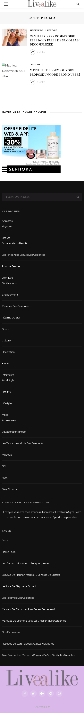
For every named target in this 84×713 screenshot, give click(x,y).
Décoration (8, 352)
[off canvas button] (6, 4)
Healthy (6, 391)
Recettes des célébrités (15, 306)
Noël (4, 477)
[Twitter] (33, 693)
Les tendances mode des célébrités (22, 443)
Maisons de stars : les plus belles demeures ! (28, 609)
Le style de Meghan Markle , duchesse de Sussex (31, 574)
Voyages (7, 226)
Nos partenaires (11, 632)
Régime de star (11, 317)
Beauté (6, 237)
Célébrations (9, 283)
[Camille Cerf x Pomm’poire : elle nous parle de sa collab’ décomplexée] (14, 37)
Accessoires (9, 420)
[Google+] (42, 693)
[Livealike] (42, 678)
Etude (5, 363)
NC (3, 466)
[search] (78, 4)
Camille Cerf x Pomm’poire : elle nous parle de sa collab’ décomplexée (55, 40)
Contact (6, 540)
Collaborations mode (14, 431)
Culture (35, 64)
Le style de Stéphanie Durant (19, 586)
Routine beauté (11, 266)
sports (5, 329)
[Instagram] (59, 693)
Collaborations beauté (14, 243)
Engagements (10, 294)
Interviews (37, 30)
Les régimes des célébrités (18, 597)
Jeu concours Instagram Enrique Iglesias (25, 563)
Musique (7, 454)
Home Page (8, 551)
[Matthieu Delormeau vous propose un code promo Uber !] (14, 71)
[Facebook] (24, 693)
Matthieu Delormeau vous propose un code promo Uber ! (55, 72)
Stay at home (10, 489)
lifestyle (51, 30)
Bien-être (7, 277)
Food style (8, 380)
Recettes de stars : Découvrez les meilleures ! (28, 643)
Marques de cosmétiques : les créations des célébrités (34, 620)
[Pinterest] (50, 693)
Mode (5, 414)
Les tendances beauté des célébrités (23, 254)
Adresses (7, 221)
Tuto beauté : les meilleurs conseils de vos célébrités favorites (38, 655)
